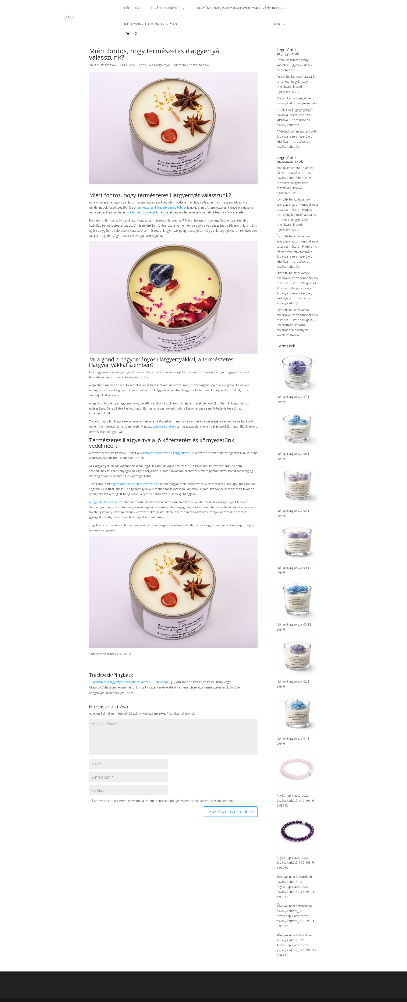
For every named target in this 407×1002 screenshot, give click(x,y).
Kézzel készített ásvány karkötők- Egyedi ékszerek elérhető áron (294, 65)
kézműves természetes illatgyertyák (164, 453)
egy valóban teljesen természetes (134, 484)
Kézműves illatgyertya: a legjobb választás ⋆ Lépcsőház (130, 682)
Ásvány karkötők (166, 8)
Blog (277, 24)
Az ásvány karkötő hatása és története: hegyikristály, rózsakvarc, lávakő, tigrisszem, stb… (294, 183)
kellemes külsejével (141, 212)
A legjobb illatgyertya (103, 502)
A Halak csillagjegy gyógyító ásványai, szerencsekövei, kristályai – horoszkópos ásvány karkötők (297, 256)
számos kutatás (163, 426)
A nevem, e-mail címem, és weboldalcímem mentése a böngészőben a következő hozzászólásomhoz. (164, 801)
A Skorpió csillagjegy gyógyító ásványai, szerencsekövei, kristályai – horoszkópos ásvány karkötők (297, 293)
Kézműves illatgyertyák (154, 65)
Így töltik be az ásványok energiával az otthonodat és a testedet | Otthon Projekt (297, 204)
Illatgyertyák (108, 65)
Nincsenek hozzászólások (191, 65)
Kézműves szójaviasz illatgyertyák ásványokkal (239, 8)
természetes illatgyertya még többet (161, 207)
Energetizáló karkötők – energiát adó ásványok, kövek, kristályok (293, 330)
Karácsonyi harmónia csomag (150, 24)
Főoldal (131, 8)
